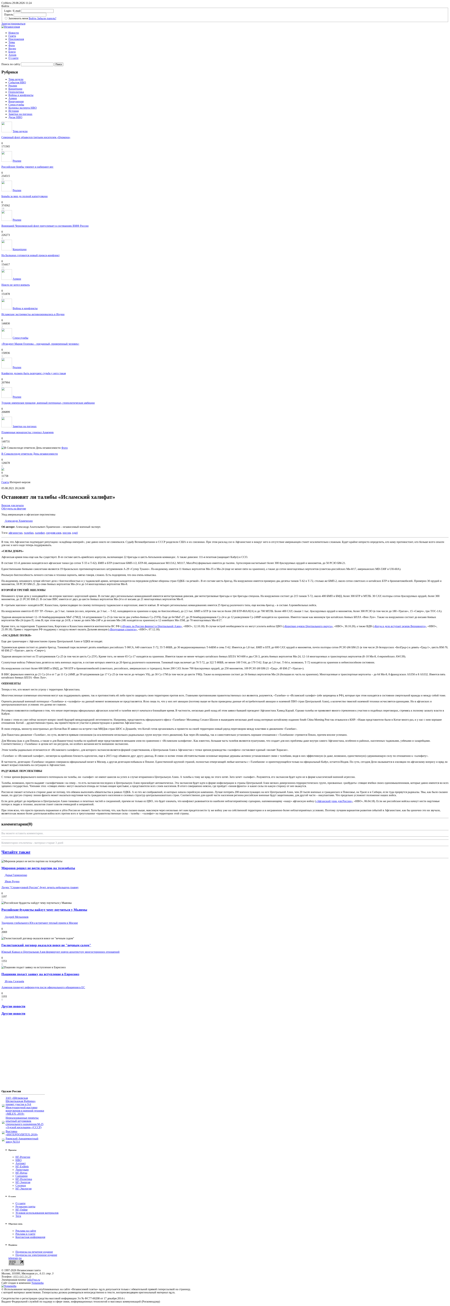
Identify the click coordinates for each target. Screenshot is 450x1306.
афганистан (15, 532)
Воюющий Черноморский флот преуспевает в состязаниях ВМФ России (45, 225)
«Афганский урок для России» (334, 801)
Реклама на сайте (25, 1230)
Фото (11, 45)
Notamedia (37, 1282)
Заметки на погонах (20, 114)
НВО (18, 1160)
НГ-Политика (23, 1179)
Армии (12, 98)
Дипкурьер (22, 1169)
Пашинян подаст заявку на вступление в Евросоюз (40, 974)
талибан (29, 532)
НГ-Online (21, 1209)
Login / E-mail (12, 10)
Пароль (8, 14)
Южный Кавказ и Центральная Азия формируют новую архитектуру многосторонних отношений (60, 951)
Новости (13, 32)
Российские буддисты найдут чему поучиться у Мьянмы (44, 910)
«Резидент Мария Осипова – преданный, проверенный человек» (40, 343)
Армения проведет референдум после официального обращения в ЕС (43, 987)
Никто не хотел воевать (15, 284)
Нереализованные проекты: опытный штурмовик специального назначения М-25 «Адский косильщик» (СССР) (24, 1122)
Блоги (12, 51)
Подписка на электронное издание (36, 1254)
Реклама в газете (25, 1233)
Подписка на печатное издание (34, 1251)
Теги (18, 1215)
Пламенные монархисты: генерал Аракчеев (27, 432)
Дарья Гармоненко (15, 875)
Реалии (12, 85)
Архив (12, 54)
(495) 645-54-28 (22, 1276)
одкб (75, 532)
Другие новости (13, 1006)
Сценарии (21, 1175)
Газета (12, 35)
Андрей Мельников (16, 916)
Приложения (16, 39)
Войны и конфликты (20, 95)
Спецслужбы (16, 104)
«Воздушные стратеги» (123, 629)
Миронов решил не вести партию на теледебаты (38, 868)
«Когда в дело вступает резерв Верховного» (400, 626)
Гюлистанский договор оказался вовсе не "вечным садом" (46, 945)
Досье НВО (15, 117)
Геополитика (16, 91)
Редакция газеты (25, 1206)
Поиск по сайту (10, 64)
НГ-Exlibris (22, 1166)
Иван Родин (12, 881)
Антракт (20, 1163)
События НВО (17, 82)
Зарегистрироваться (13, 23)
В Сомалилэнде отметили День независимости (29, 453)
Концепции (15, 88)
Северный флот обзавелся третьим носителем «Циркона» (35, 137)
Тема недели (15, 79)
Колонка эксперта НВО (22, 107)
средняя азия (53, 532)
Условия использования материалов (37, 1212)
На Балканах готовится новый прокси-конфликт (30, 255)
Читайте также (15, 852)
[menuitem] (228, 32)
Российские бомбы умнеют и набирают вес (27, 166)
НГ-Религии (22, 1156)
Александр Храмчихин (18, 520)
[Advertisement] (22, 1054)
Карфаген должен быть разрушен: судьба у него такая (33, 373)
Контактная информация (30, 1237)
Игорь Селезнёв (14, 981)
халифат (40, 532)
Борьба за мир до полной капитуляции (24, 196)
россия (67, 532)
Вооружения (16, 101)
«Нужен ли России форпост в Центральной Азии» (151, 626)
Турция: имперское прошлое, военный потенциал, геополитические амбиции (48, 402)
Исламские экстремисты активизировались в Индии (33, 314)
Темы (11, 42)
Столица (20, 1185)
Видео (12, 48)
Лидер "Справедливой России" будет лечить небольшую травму (40, 887)
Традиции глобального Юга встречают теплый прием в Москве (39, 922)
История (13, 110)
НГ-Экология (23, 1188)
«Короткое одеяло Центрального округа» (308, 626)
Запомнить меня (18, 18)
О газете (13, 58)
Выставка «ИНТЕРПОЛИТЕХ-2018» (22, 1133)
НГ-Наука (21, 1172)
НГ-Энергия (22, 1182)
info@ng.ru (33, 1279)
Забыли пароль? (46, 18)
